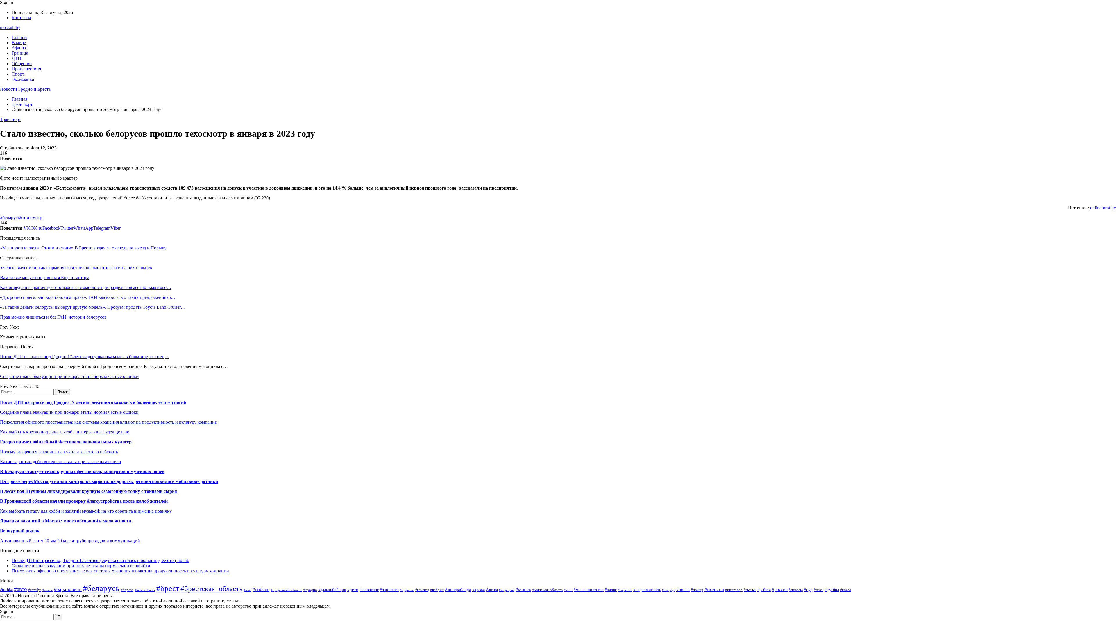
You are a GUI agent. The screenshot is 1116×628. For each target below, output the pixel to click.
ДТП (16, 58)
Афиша (19, 47)
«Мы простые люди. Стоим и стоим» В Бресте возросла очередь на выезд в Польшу (83, 247)
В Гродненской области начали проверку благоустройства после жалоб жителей (84, 501)
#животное (369, 590)
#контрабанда (458, 589)
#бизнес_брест (145, 590)
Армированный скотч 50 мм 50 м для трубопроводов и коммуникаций (70, 540)
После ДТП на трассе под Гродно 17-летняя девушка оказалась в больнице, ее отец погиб (93, 402)
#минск (523, 589)
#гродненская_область (286, 590)
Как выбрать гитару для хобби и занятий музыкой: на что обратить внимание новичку (86, 511)
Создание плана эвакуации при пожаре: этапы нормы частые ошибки (69, 376)
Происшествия (26, 68)
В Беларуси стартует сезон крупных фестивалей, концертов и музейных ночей (82, 471)
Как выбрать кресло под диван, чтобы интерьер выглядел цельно (64, 431)
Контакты (21, 17)
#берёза (127, 590)
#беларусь (10, 217)
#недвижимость (647, 589)
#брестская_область (211, 588)
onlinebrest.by (1103, 207)
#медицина (506, 590)
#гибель (261, 589)
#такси (818, 590)
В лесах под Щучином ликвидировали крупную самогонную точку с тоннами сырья (88, 491)
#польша (714, 589)
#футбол (832, 589)
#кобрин (437, 590)
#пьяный (750, 590)
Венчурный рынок (20, 530)
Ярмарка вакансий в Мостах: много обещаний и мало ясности (65, 520)
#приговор (734, 590)
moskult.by (10, 27)
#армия (47, 590)
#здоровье (407, 590)
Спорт (18, 74)
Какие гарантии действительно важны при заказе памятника (60, 461)
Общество (22, 63)
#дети (352, 589)
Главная (19, 37)
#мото (568, 590)
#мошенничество (589, 589)
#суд (808, 589)
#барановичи (68, 589)
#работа (764, 589)
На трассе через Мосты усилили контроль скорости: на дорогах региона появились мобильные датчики (109, 481)
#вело (247, 590)
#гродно (310, 590)
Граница (20, 53)
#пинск (683, 589)
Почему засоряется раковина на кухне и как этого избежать (59, 451)
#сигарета (796, 590)
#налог (611, 590)
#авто (20, 589)
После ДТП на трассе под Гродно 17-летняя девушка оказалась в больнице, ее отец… (84, 356)
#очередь (668, 590)
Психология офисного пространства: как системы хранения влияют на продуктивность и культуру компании (108, 422)
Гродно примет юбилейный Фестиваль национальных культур (66, 441)
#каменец (422, 590)
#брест (167, 588)
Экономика (23, 79)
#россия (780, 589)
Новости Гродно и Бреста (25, 89)
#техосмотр (31, 217)
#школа (845, 590)
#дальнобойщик (332, 590)
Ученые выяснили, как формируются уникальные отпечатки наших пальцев (76, 267)
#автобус (34, 590)
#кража (478, 590)
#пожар (697, 590)
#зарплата (389, 589)
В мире (19, 42)
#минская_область (547, 590)
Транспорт (10, 119)
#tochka (6, 589)
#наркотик (625, 590)
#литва (492, 590)
